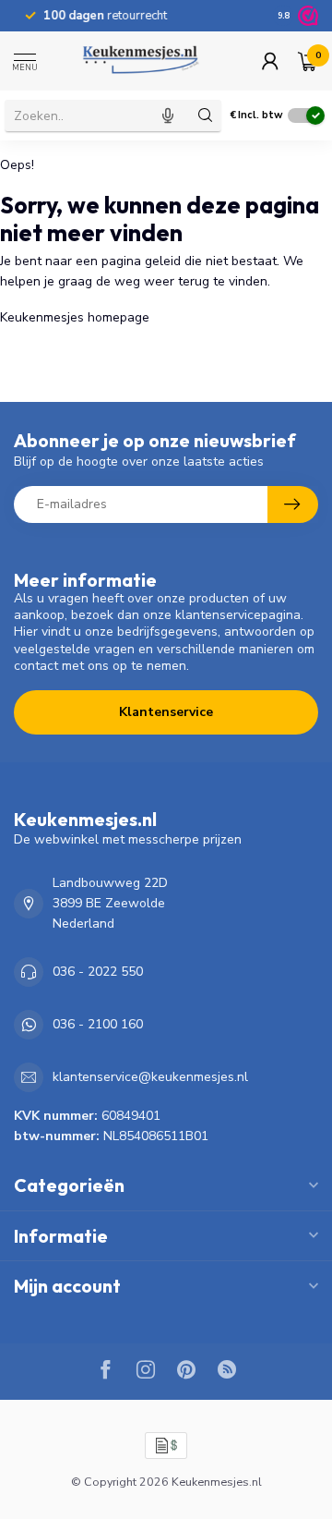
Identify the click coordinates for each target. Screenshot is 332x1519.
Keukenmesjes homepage (74, 317)
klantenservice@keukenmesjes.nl (150, 1077)
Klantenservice (166, 712)
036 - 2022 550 (98, 971)
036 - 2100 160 (98, 1024)
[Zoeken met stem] (168, 115)
